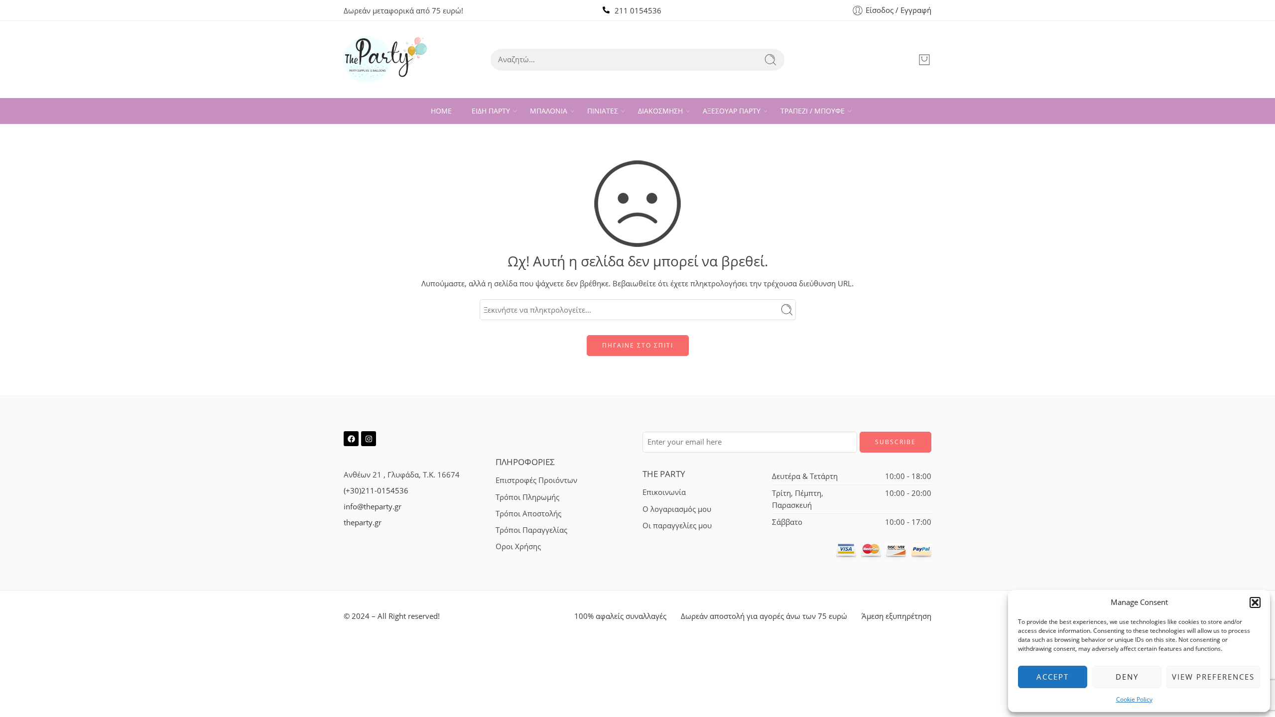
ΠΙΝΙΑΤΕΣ (602, 111)
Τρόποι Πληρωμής (527, 497)
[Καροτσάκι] (924, 60)
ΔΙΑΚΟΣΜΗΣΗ (660, 111)
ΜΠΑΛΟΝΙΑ (548, 111)
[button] (1255, 602)
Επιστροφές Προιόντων (536, 480)
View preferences (1213, 677)
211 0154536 (638, 10)
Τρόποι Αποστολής (528, 513)
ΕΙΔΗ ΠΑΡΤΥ (491, 111)
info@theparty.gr (372, 506)
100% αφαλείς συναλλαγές (620, 616)
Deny (1127, 677)
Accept (1052, 677)
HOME (441, 111)
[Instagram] (368, 438)
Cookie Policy (1134, 699)
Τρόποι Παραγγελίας (531, 530)
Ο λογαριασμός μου (676, 509)
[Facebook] (351, 438)
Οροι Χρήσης (518, 546)
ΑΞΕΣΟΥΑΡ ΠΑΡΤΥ (732, 111)
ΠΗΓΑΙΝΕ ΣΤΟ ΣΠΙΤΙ (637, 345)
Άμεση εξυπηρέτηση (896, 616)
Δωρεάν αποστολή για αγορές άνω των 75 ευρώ (764, 616)
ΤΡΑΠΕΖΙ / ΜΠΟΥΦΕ (812, 111)
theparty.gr (363, 522)
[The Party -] (385, 59)
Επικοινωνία (664, 492)
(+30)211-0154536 (376, 490)
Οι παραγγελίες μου (677, 525)
